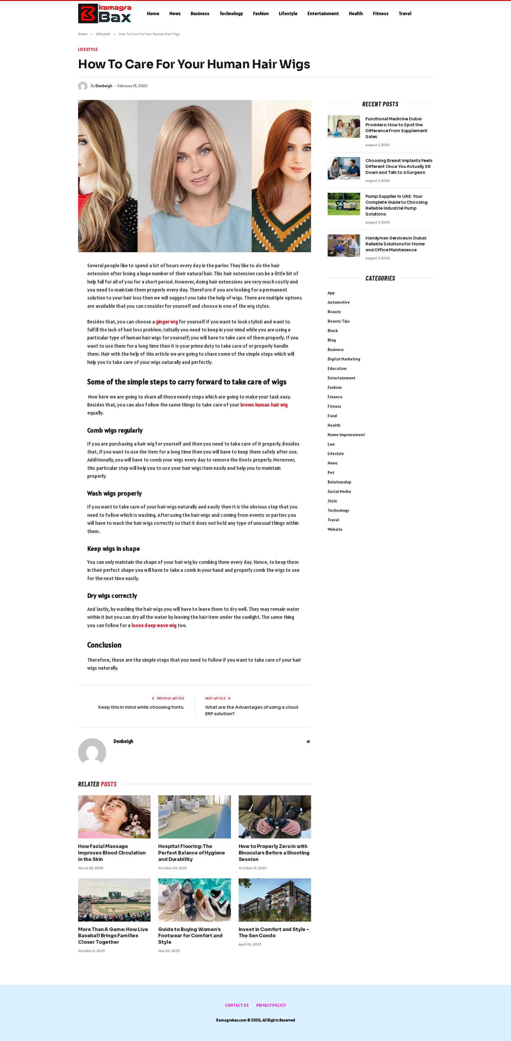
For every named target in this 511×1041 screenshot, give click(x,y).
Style (332, 500)
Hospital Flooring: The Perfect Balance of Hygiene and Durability (191, 852)
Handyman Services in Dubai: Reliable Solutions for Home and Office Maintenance (396, 243)
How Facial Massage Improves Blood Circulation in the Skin (112, 852)
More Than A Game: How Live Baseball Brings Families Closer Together (113, 936)
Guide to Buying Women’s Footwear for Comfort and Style (190, 936)
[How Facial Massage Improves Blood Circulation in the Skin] (114, 816)
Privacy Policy (271, 1005)
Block (333, 330)
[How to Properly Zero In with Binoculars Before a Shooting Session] (275, 816)
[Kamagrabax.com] (105, 14)
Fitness (381, 13)
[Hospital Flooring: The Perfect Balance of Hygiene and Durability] (194, 816)
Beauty (334, 311)
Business (200, 13)
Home (153, 13)
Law (331, 444)
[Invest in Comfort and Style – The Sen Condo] (275, 900)
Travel (405, 13)
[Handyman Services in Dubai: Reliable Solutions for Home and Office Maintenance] (344, 245)
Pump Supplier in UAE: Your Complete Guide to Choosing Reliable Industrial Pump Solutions (396, 205)
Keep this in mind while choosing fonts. (141, 707)
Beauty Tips (339, 321)
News (175, 13)
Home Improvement (346, 434)
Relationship (339, 482)
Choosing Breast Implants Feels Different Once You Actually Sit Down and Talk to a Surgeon (399, 166)
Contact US (237, 1005)
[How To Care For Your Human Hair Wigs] (194, 176)
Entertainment (323, 13)
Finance (335, 396)
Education (337, 368)
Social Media (339, 491)
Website (335, 529)
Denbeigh (104, 85)
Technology (231, 13)
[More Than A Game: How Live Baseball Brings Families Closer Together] (114, 900)
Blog (332, 340)
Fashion (261, 13)
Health (356, 13)
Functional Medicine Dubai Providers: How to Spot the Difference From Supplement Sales (396, 127)
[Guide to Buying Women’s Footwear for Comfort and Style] (194, 900)
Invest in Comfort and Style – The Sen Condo (274, 932)
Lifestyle (288, 13)
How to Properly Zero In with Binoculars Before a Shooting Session (274, 852)
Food (332, 415)
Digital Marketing (344, 359)
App (331, 292)
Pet (331, 472)
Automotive (339, 302)
